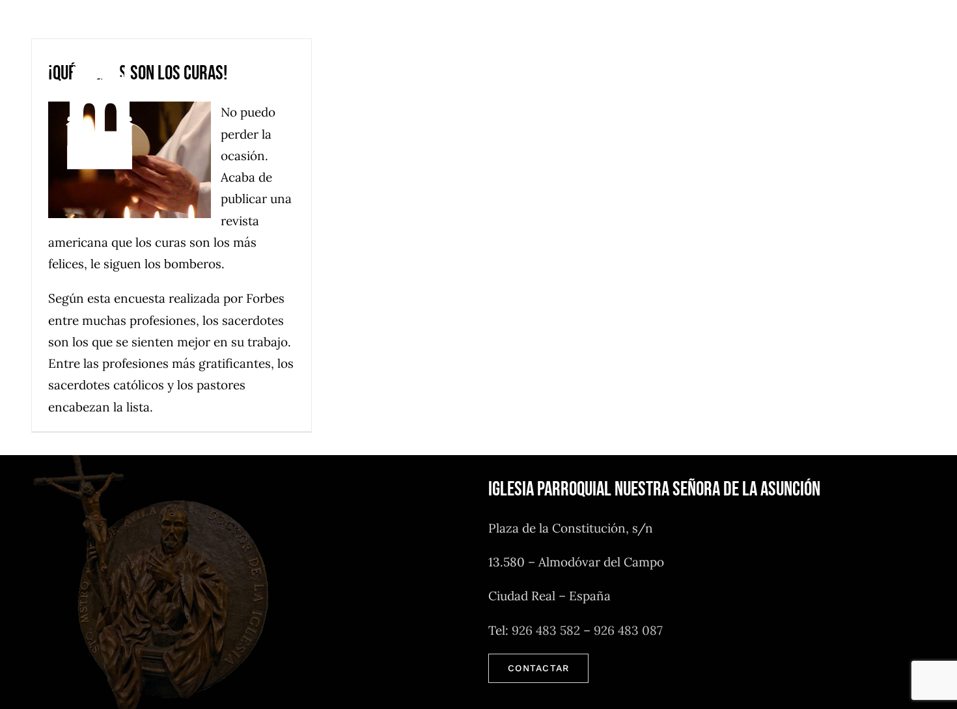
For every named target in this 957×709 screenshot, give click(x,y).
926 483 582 (546, 630)
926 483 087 (628, 630)
